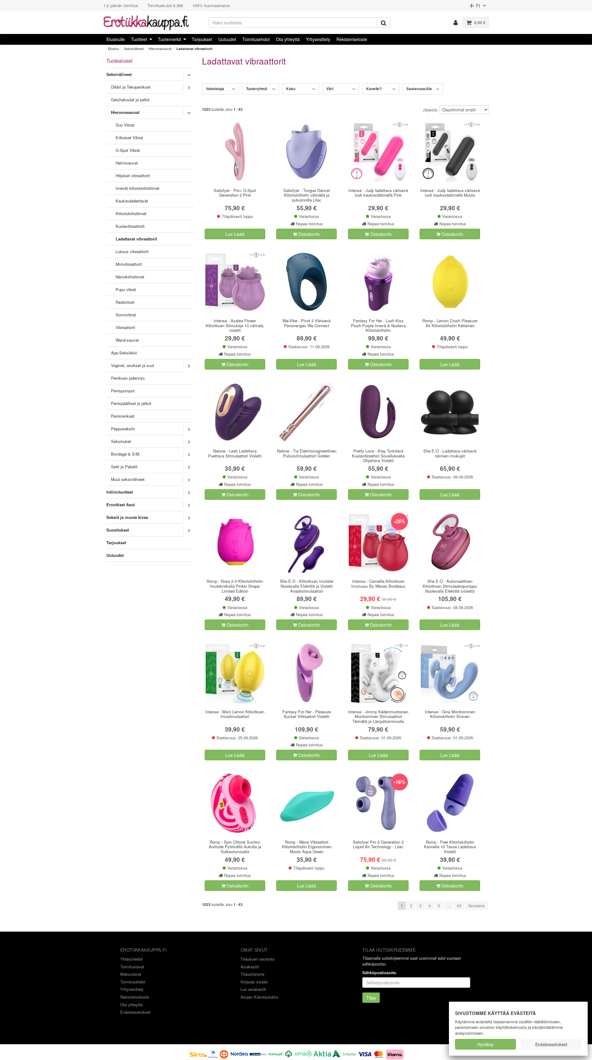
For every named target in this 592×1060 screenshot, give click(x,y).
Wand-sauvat (127, 340)
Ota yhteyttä (288, 39)
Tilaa (371, 998)
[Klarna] (395, 1053)
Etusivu (113, 48)
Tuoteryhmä (256, 88)
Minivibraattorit (129, 264)
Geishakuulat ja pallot (130, 99)
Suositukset (117, 530)
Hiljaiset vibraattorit (133, 175)
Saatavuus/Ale (419, 88)
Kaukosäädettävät (132, 201)
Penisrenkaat (122, 416)
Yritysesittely (318, 39)
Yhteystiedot (131, 959)
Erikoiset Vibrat (129, 137)
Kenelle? (374, 88)
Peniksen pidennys (128, 378)
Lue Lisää (235, 234)
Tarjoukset (202, 39)
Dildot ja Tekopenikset (130, 87)
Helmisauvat (127, 163)
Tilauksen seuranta (257, 959)
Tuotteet (139, 39)
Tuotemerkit (169, 39)
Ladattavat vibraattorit (194, 48)
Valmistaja (215, 88)
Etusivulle (115, 39)
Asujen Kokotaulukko (259, 997)
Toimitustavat (132, 967)
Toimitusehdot (256, 39)
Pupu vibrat (126, 289)
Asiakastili (249, 967)
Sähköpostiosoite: (379, 972)
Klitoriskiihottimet (131, 213)
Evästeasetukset (551, 1044)
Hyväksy (485, 1044)
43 (459, 905)
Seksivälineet (134, 48)
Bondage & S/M (125, 454)
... (448, 905)
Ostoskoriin (308, 234)
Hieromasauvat (160, 48)
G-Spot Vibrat (128, 150)
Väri (329, 88)
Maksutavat (130, 974)
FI (474, 6)
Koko (290, 88)
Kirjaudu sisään (254, 982)
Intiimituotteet (119, 492)
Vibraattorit (125, 327)
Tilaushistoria (252, 974)
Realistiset (125, 302)
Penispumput (122, 391)
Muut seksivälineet (128, 479)
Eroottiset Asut (120, 504)
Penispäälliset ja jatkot (131, 403)
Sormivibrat (126, 315)
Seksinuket (121, 441)
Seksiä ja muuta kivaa (127, 517)
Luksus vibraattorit (132, 251)
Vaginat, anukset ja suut (132, 365)
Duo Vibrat (125, 125)
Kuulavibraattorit (130, 226)
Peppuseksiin (123, 429)
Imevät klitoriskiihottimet (137, 188)
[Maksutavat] (286, 1053)
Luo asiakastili (253, 989)
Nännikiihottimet (130, 277)
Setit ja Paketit (124, 466)
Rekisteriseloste (351, 39)
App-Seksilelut (124, 353)
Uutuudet (227, 39)
